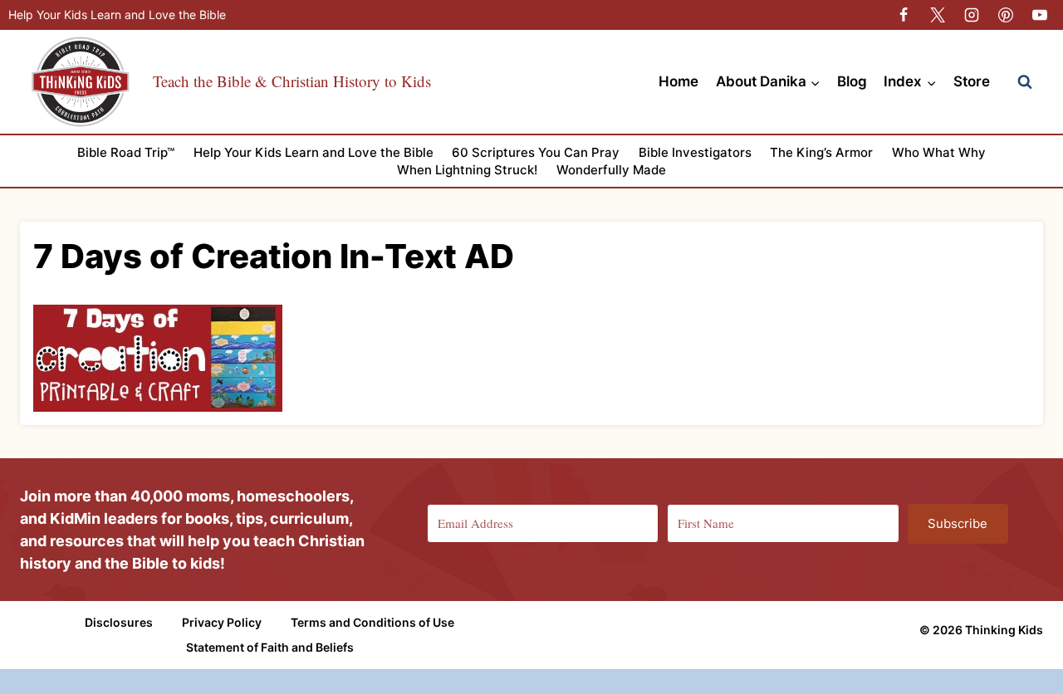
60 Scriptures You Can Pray (536, 152)
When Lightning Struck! (467, 170)
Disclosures (119, 622)
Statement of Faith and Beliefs (270, 647)
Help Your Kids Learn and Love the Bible (117, 14)
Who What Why (939, 152)
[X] (938, 15)
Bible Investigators (695, 152)
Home (678, 81)
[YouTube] (1040, 15)
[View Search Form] (1025, 82)
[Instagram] (972, 15)
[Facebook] (903, 15)
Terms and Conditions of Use (372, 622)
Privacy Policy (222, 622)
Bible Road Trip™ (125, 152)
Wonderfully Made (611, 170)
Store (971, 81)
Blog (852, 81)
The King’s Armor (821, 152)
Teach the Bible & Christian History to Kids (292, 81)
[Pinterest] (1006, 15)
